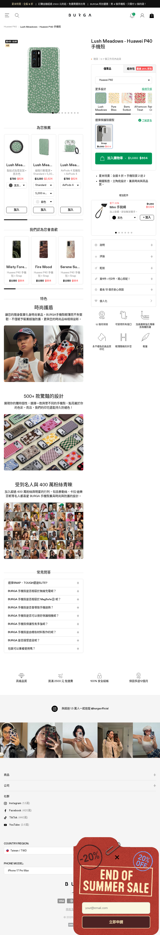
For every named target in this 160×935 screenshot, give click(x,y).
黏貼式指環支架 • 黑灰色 (16, 172)
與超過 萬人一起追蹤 (85, 708)
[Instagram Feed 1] (80, 740)
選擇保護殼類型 (104, 120)
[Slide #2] (59, 113)
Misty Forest (17, 267)
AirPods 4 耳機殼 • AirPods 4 (70, 172)
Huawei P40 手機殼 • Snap (16, 274)
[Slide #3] (62, 113)
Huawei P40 (10, 27)
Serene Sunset (72, 267)
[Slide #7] (75, 113)
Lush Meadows (18, 165)
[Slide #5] (68, 113)
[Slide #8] (78, 113)
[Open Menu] (7, 15)
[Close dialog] (117, 857)
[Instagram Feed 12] (44, 740)
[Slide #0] (53, 113)
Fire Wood (43, 267)
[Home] (80, 15)
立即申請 (116, 922)
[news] (132, 15)
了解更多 (147, 120)
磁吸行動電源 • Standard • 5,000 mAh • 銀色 (43, 172)
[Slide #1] (56, 113)
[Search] (17, 15)
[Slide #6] (71, 113)
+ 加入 (147, 217)
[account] (142, 15)
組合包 (139, 69)
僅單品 (107, 69)
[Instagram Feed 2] (115, 740)
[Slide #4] (65, 113)
